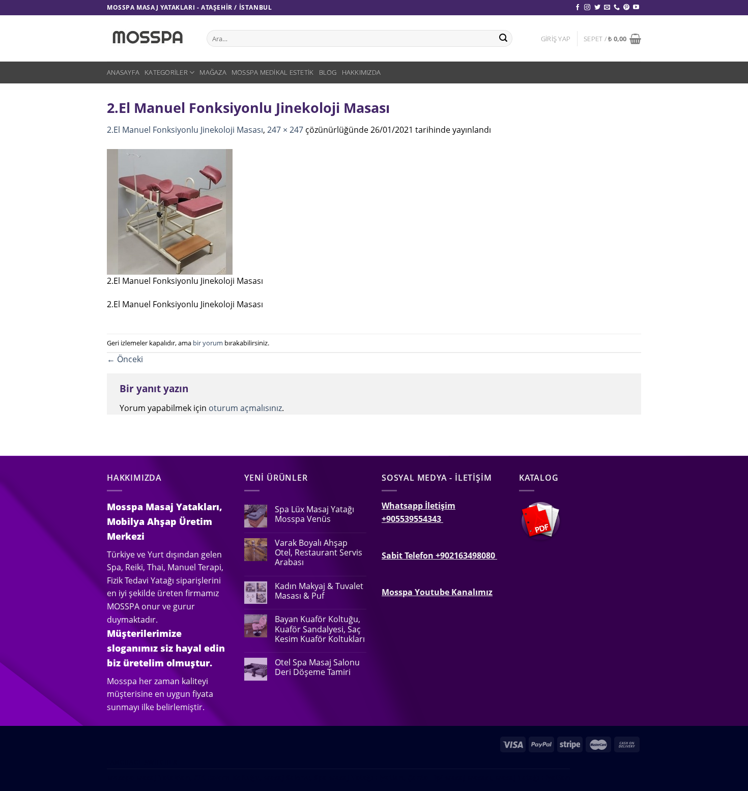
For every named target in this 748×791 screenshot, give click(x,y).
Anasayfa (123, 72)
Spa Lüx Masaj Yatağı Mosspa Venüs (314, 514)
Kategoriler (166, 72)
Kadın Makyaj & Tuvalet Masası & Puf (319, 591)
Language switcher (142, 762)
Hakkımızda (361, 72)
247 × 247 (285, 129)
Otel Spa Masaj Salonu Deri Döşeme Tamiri (317, 667)
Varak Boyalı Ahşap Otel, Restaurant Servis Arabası (318, 553)
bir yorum (208, 342)
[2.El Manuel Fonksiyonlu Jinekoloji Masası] (170, 210)
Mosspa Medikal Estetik (273, 72)
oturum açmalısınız (245, 408)
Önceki (125, 359)
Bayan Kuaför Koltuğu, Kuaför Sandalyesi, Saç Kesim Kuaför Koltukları (320, 629)
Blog (328, 72)
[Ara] (503, 38)
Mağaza (212, 72)
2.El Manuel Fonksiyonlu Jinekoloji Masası (185, 129)
